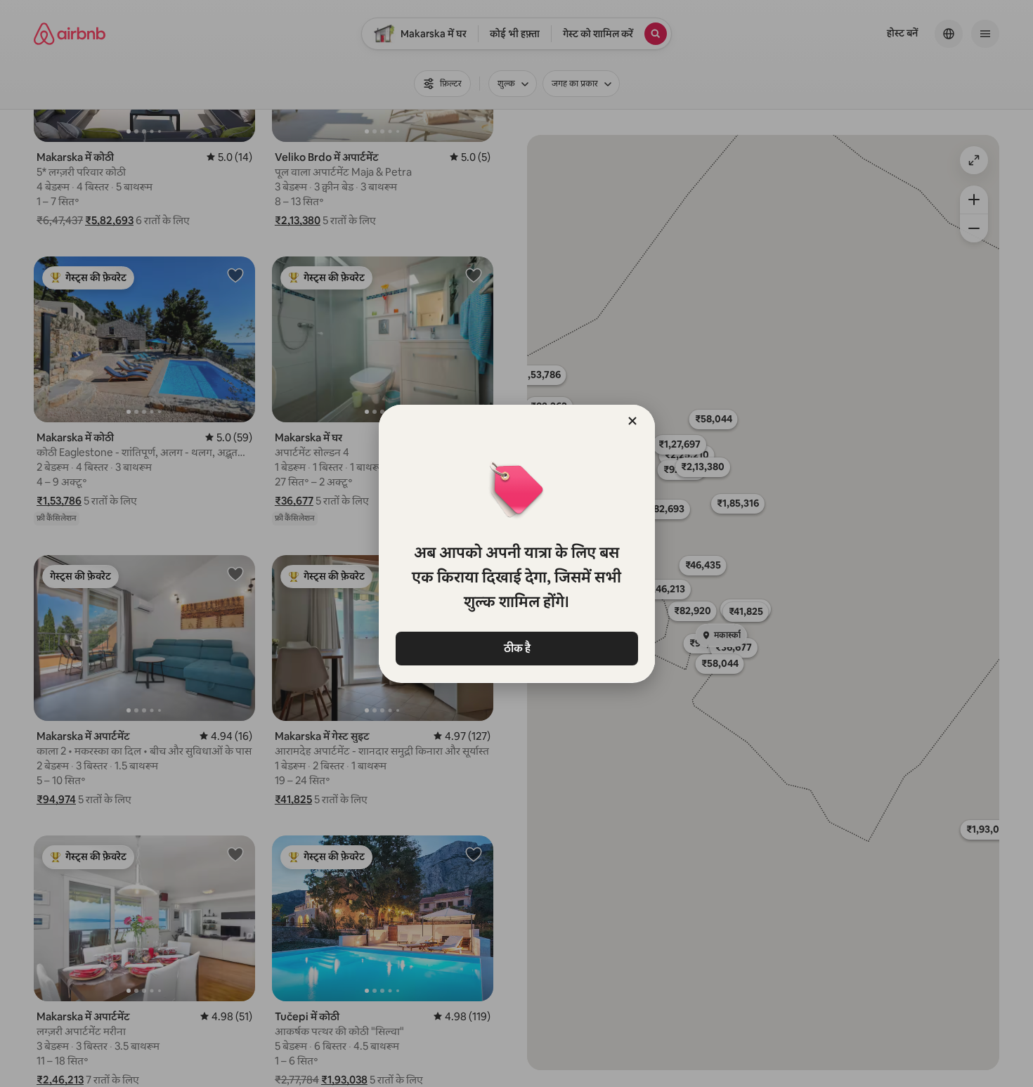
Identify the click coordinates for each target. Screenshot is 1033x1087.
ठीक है (516, 648)
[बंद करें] (632, 421)
